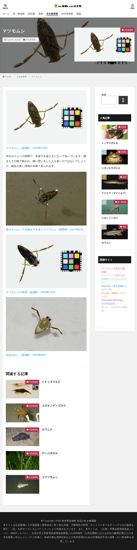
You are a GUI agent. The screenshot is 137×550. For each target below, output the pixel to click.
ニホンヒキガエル (111, 167)
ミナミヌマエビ (51, 381)
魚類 (40, 13)
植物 (78, 13)
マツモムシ (37, 76)
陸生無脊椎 (67, 13)
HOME (8, 76)
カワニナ (47, 429)
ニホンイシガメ (110, 217)
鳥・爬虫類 (19, 13)
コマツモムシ (50, 476)
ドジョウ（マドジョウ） (114, 192)
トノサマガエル (110, 143)
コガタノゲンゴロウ (54, 405)
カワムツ (106, 242)
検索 (104, 94)
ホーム (6, 13)
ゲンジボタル (50, 453)
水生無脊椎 (52, 13)
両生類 (31, 13)
